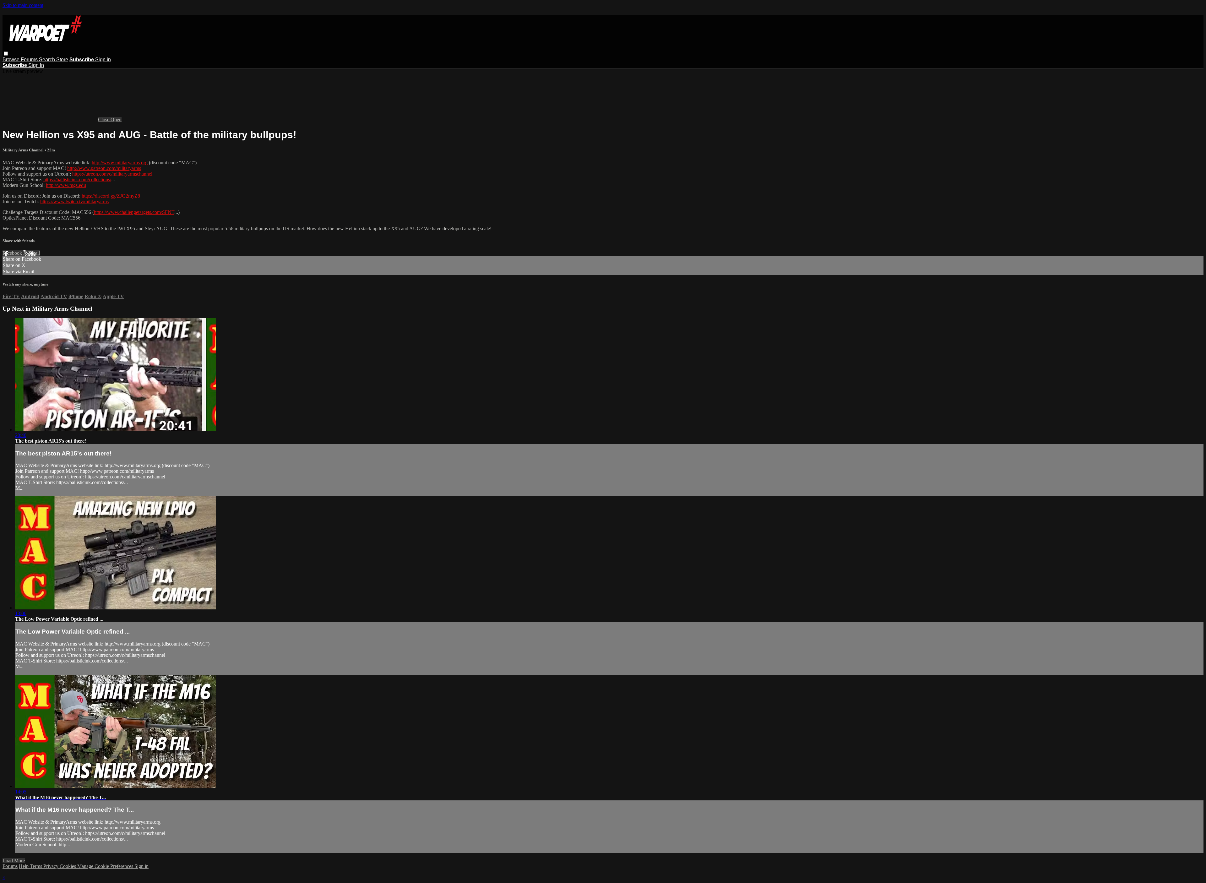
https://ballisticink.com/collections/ (77, 179)
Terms (36, 866)
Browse (12, 59)
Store (62, 59)
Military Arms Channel (24, 150)
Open (116, 119)
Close (104, 119)
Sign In (36, 65)
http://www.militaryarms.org (120, 162)
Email (34, 253)
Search (47, 59)
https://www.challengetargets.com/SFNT (134, 212)
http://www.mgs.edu (66, 185)
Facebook (13, 253)
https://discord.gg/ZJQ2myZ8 (111, 196)
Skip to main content (23, 5)
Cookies (68, 866)
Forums (30, 59)
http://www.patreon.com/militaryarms (104, 168)
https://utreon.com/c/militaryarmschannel (112, 174)
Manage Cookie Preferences (105, 866)
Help (24, 866)
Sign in (103, 59)
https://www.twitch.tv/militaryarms (74, 201)
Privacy (51, 866)
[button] (6, 54)
